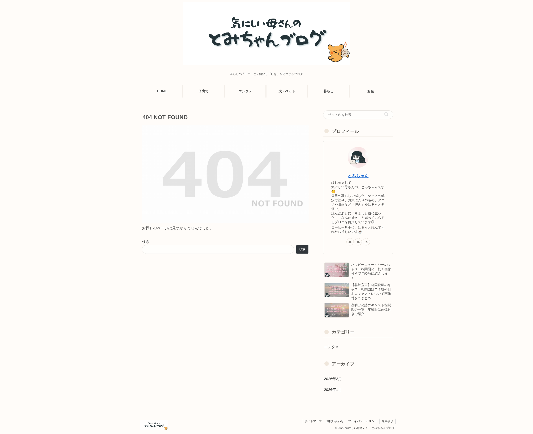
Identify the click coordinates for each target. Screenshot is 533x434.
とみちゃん (358, 175)
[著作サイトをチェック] (350, 241)
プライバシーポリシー (362, 421)
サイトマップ (313, 421)
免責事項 (387, 421)
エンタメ (331, 347)
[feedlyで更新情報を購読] (358, 241)
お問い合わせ (335, 421)
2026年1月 (333, 390)
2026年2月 (333, 379)
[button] (386, 114)
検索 (145, 242)
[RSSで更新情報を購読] (366, 241)
